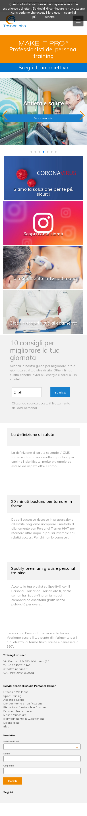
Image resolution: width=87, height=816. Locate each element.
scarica (60, 392)
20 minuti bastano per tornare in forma (41, 503)
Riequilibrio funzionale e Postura (24, 707)
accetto (49, 17)
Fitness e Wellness (15, 692)
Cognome (8, 765)
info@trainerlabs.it (15, 669)
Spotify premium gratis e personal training (43, 570)
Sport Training (12, 696)
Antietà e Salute (14, 699)
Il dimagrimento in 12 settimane (43, 278)
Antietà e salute (43, 103)
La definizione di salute (32, 434)
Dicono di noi (11, 722)
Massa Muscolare (15, 715)
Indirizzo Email (40, 741)
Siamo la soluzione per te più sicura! (43, 191)
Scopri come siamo (43, 233)
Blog (6, 726)
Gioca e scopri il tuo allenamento (43, 323)
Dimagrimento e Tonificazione (23, 703)
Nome (6, 753)
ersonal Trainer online (19, 711)
